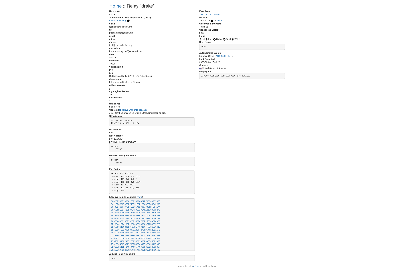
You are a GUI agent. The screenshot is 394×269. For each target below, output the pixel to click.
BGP (229, 55)
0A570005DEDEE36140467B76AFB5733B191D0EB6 (135, 212)
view (139, 196)
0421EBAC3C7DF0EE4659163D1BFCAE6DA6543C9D (135, 204)
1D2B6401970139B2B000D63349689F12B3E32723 (135, 224)
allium (196, 265)
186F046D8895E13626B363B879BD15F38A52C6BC (135, 221)
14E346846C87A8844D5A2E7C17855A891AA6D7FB (135, 218)
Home (115, 5)
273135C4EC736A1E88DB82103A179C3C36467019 (135, 244)
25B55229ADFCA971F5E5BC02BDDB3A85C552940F (135, 241)
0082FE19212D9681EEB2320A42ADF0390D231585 (135, 201)
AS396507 (221, 55)
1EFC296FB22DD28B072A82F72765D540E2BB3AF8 (135, 230)
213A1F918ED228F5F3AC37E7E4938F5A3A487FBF (135, 235)
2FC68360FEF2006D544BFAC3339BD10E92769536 (135, 250)
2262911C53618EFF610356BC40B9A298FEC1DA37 (135, 238)
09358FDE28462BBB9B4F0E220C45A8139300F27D (135, 210)
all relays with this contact (133, 109)
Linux (219, 20)
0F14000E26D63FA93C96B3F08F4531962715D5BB (135, 215)
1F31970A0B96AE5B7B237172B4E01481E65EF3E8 (135, 232)
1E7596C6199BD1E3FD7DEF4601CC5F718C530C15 (135, 227)
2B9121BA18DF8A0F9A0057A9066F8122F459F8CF (135, 247)
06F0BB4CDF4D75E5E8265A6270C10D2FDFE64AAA (135, 207)
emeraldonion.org (118, 20)
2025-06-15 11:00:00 (209, 14)
